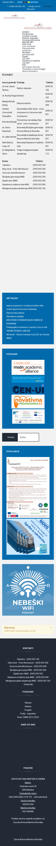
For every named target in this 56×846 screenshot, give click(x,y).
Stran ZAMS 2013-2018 (28, 717)
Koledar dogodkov (30, 38)
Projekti (28, 710)
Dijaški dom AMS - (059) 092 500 (28, 674)
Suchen (10, 437)
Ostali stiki (28, 684)
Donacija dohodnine (31, 40)
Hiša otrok (29, 45)
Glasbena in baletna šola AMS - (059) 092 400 (28, 677)
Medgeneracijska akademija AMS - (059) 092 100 (28, 681)
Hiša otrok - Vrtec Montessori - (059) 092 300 (28, 663)
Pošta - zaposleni (28, 713)
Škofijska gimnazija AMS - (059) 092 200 (28, 670)
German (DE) (8, 2)
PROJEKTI (31, 9)
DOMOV (25, 32)
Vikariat (28, 703)
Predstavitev (28, 34)
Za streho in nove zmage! (33, 70)
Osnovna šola (28, 49)
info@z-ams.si (34, 6)
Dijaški (26, 57)
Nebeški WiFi (27, 42)
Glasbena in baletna (31, 62)
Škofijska (28, 53)
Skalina (28, 706)
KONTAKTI (48, 6)
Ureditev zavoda (29, 36)
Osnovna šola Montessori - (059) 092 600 (28, 666)
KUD (31, 66)
